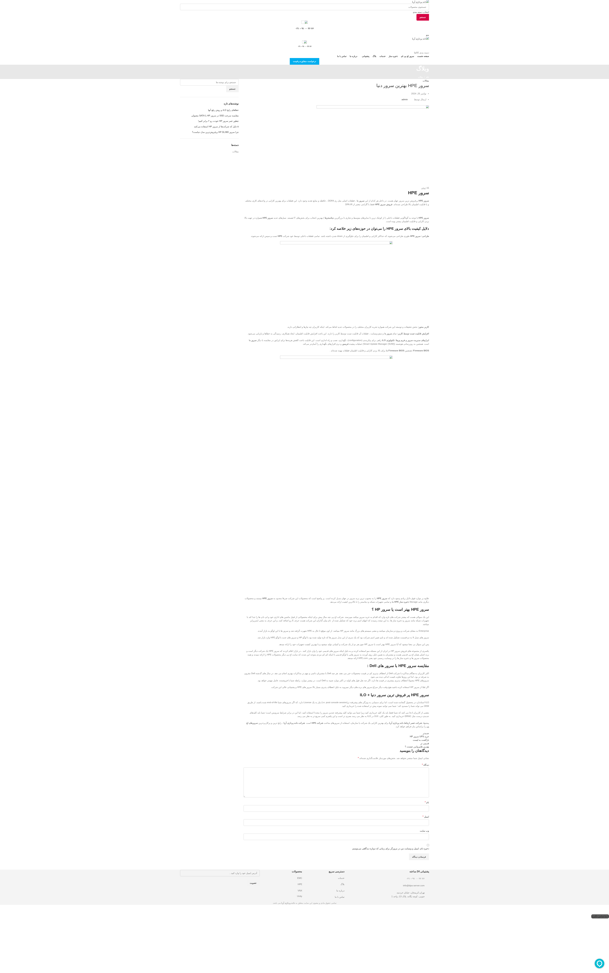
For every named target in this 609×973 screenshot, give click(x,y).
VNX (300, 890)
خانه (427, 77)
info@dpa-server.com (414, 885)
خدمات (341, 878)
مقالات (420, 77)
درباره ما (340, 890)
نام (427, 802)
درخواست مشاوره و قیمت (304, 61)
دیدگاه (425, 764)
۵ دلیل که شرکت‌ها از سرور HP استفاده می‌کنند (216, 126)
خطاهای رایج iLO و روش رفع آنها (223, 110)
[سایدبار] (605, 910)
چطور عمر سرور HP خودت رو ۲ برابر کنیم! (218, 121)
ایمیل (425, 816)
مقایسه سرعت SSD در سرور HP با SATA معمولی (215, 115)
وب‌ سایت (424, 831)
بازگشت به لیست (421, 740)
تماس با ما (339, 897)
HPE (300, 884)
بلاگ (342, 884)
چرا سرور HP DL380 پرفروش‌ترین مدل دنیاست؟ (215, 132)
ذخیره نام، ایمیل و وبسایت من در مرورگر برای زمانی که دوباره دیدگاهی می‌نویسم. (390, 848)
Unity (299, 896)
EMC (299, 878)
